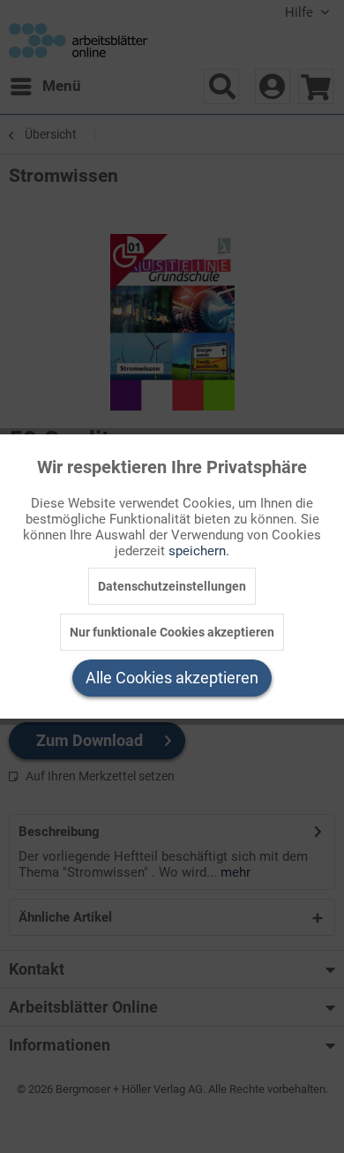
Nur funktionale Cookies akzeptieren (172, 632)
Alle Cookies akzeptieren (172, 677)
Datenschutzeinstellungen (172, 586)
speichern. (198, 551)
